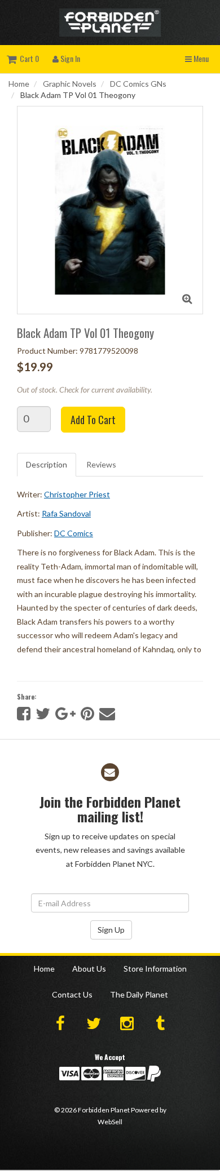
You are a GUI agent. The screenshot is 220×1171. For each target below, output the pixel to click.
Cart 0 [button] (27, 58)
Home (18, 83)
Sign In (69, 58)
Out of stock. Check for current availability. (84, 389)
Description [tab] (46, 464)
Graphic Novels (69, 83)
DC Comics (73, 533)
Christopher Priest (77, 494)
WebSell (110, 1121)
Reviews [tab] (101, 464)
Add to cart (93, 419)
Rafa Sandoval (66, 513)
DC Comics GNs (138, 83)
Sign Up (111, 929)
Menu (200, 58)
